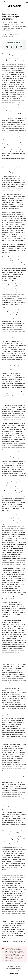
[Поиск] (5, 2)
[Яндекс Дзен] (17, 973)
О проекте (18, 966)
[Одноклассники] (11, 47)
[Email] (27, 2)
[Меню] (1, 2)
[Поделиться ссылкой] (25, 36)
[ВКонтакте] (7, 47)
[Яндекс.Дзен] (21, 47)
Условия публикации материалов (13, 968)
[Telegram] (16, 47)
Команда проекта (10, 966)
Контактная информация (14, 970)
